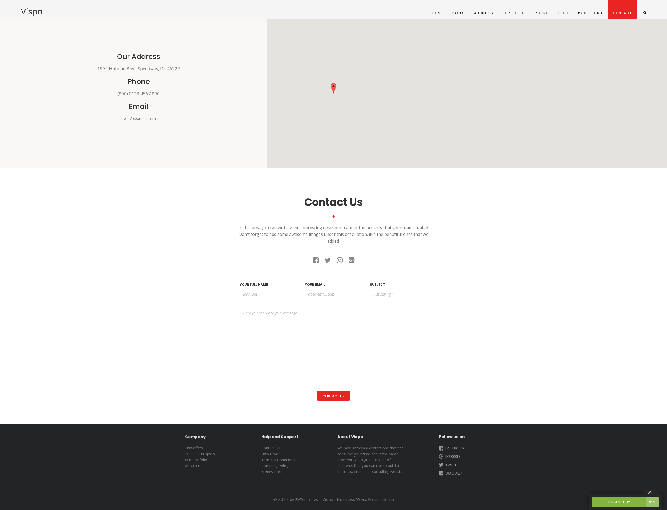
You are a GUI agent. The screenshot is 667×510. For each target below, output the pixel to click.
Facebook (454, 448)
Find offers (194, 447)
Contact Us (270, 447)
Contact (622, 13)
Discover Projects (200, 453)
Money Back (271, 471)
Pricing (541, 13)
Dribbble (452, 456)
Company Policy (274, 465)
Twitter (452, 464)
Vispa (32, 11)
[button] (333, 88)
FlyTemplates (306, 499)
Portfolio (513, 13)
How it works (272, 453)
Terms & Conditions (278, 459)
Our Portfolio (196, 459)
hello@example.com (139, 118)
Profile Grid (591, 13)
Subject (378, 284)
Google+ (453, 473)
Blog (563, 13)
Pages (458, 13)
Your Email (316, 284)
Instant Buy (632, 502)
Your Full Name (255, 284)
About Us (483, 13)
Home (437, 13)
